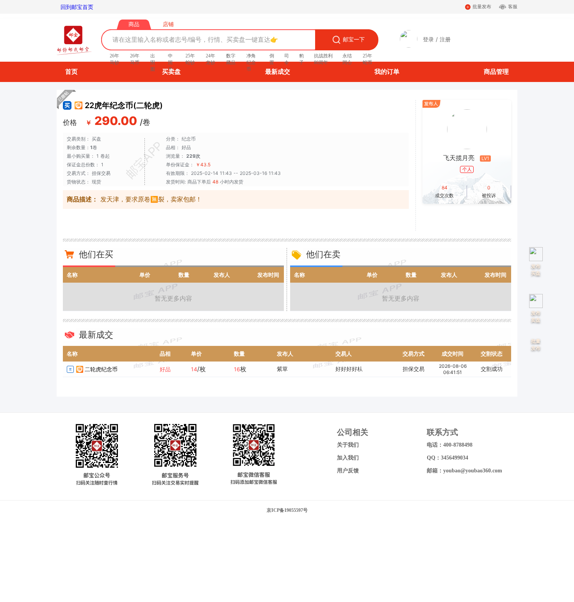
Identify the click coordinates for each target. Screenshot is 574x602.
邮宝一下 (354, 40)
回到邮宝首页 (77, 7)
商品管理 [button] (496, 71)
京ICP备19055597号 (287, 510)
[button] (408, 45)
